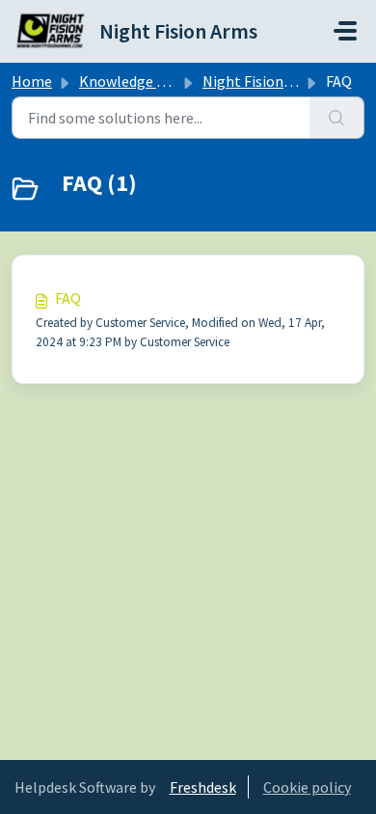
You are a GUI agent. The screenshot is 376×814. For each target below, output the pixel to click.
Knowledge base (133, 81)
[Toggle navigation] (345, 31)
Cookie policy (307, 787)
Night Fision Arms (261, 81)
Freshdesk (203, 787)
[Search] (336, 117)
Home (32, 81)
